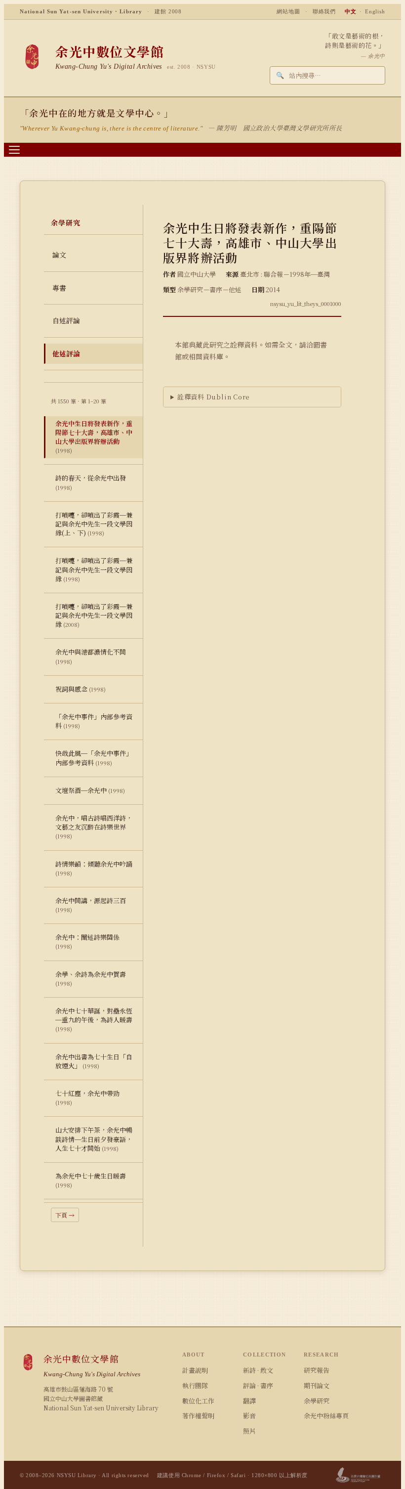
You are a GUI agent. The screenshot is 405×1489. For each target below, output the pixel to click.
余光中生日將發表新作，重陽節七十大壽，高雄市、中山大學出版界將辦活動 (93, 437)
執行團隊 (195, 1385)
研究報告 (316, 1370)
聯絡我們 (324, 11)
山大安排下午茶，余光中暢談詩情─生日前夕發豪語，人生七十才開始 (93, 1138)
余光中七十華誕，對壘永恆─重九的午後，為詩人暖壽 (93, 1019)
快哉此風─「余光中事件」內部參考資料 (93, 757)
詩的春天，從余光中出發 (90, 482)
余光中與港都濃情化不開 (90, 656)
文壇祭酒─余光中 (90, 790)
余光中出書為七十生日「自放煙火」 (93, 1061)
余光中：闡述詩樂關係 (87, 941)
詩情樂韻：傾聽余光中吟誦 (93, 868)
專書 (59, 288)
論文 (59, 255)
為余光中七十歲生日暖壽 (90, 1180)
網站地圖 (288, 11)
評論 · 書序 (258, 1385)
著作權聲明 (198, 1415)
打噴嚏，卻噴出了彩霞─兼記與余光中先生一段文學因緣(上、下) (93, 523)
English (375, 11)
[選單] (14, 150)
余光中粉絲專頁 (326, 1415)
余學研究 (316, 1400)
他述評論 (66, 353)
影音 (249, 1415)
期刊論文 (316, 1385)
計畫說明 (195, 1370)
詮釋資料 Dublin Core (213, 396)
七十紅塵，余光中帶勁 (87, 1097)
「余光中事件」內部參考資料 (93, 721)
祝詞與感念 (80, 689)
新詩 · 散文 (258, 1370)
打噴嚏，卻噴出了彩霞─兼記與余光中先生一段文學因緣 (93, 569)
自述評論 (66, 320)
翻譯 (249, 1400)
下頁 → (65, 1215)
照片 (249, 1431)
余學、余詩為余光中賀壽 (90, 978)
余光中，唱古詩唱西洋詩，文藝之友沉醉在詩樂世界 (93, 826)
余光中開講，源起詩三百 (90, 905)
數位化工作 (198, 1400)
